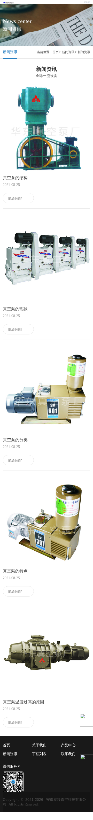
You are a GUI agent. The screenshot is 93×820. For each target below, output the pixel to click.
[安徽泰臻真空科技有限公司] (8, 2)
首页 (55, 52)
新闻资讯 (10, 52)
